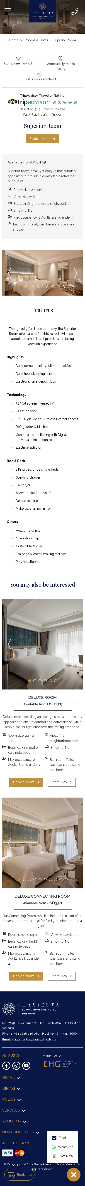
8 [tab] (58, 286)
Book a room (40, 139)
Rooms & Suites (36, 40)
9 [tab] (63, 286)
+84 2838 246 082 (27, 1033)
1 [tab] (21, 286)
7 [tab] (52, 286)
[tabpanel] (42, 273)
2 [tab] (26, 286)
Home (13, 40)
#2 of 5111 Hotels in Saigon (42, 114)
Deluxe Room (42, 697)
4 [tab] (37, 286)
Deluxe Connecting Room (42, 896)
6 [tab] (47, 286)
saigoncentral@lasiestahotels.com (35, 1039)
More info (59, 782)
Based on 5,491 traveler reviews (43, 109)
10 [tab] (66, 879)
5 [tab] (42, 286)
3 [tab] (32, 286)
